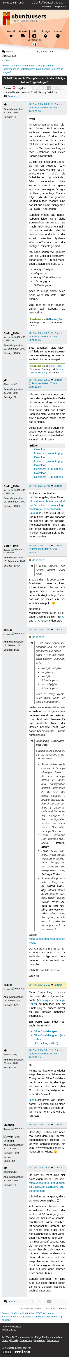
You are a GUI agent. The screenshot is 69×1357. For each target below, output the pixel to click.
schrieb (40, 560)
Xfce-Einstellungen (45, 1031)
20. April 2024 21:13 (39, 984)
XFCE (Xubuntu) (45, 65)
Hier (31, 1100)
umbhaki (9, 1125)
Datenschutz (26, 1340)
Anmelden (46, 6)
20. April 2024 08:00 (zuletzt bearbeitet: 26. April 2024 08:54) (43, 108)
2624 (16, 1153)
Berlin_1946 (11, 333)
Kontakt (14, 1340)
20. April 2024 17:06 (39, 485)
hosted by (7, 2)
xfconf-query (45, 1000)
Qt (63, 617)
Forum (23, 31)
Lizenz (5, 1340)
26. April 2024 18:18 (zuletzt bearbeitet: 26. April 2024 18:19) (43, 1054)
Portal (11, 31)
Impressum (39, 1340)
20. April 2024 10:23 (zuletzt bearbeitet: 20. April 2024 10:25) (43, 337)
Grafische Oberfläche (22, 65)
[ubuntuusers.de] (25, 19)
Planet (58, 31)
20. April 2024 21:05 (39, 629)
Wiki (34, 31)
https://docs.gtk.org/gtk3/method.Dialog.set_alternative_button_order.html (47, 1187)
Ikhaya (45, 31)
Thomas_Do (55, 319)
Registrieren (60, 6)
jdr (5, 104)
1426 (16, 649)
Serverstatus (53, 1340)
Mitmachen (34, 40)
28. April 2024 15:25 (39, 1167)
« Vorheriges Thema (31, 1308)
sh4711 (7, 630)
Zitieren (58, 104)
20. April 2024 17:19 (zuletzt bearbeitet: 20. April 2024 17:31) (43, 549)
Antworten (13, 96)
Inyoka (17, 1326)
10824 (17, 353)
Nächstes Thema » (56, 1308)
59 (15, 117)
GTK (37, 620)
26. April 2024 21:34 (39, 1124)
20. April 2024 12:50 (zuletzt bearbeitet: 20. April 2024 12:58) (43, 383)
